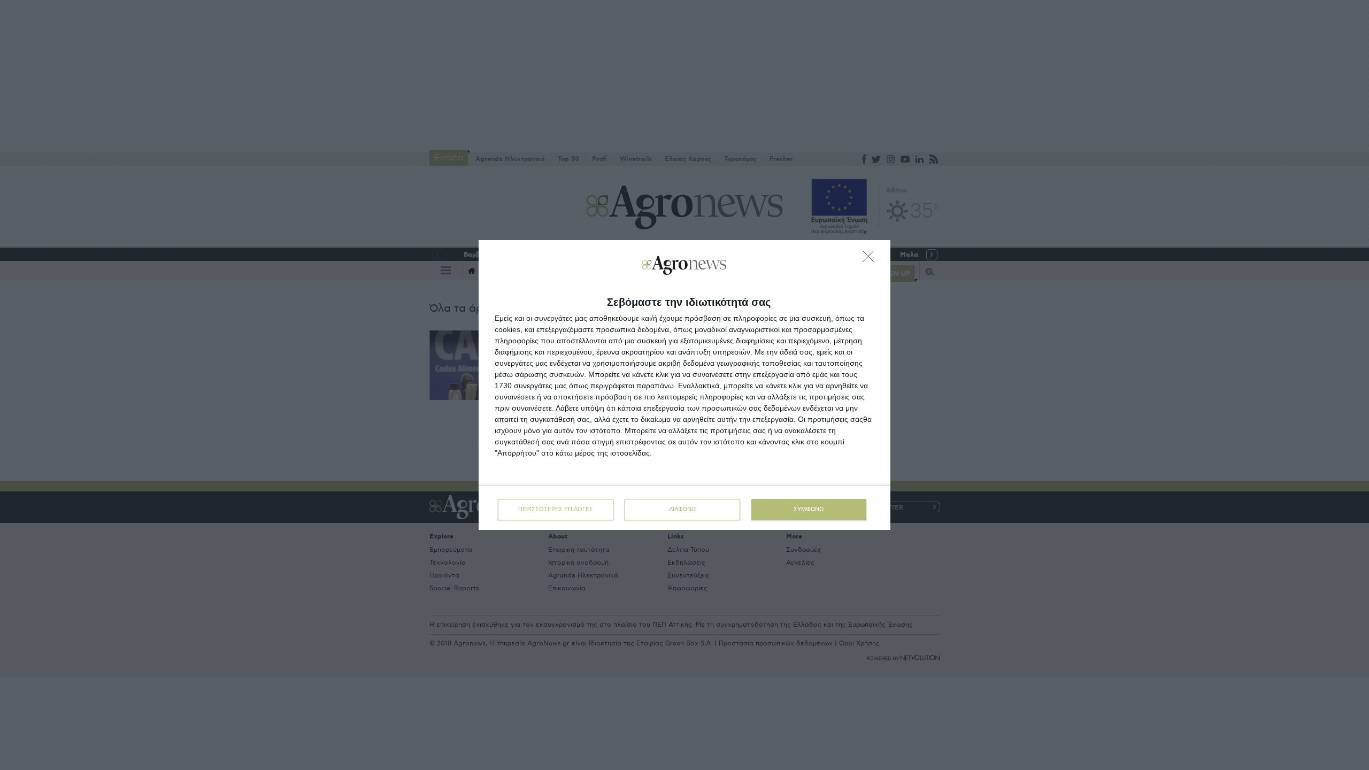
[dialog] (684, 385)
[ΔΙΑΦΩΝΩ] (871, 259)
